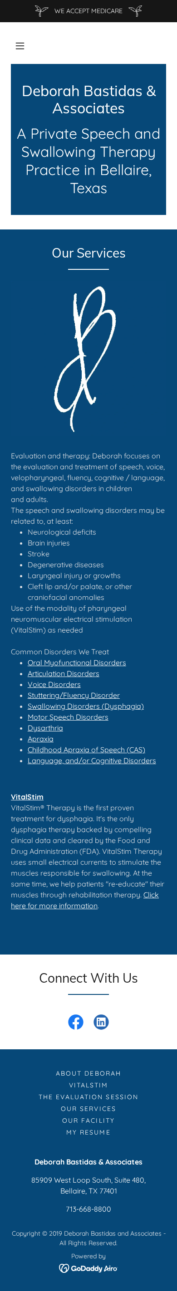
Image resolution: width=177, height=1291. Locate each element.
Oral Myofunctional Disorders (77, 662)
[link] (88, 99)
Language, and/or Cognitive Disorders (92, 760)
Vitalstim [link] (88, 1085)
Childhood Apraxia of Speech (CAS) (86, 749)
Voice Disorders (54, 684)
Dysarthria (45, 727)
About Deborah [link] (88, 1073)
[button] (20, 46)
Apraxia (41, 738)
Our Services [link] (88, 1109)
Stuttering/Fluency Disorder (74, 695)
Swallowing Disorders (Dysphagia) (86, 706)
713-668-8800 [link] (88, 1208)
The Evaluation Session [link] (88, 1097)
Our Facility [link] (88, 1120)
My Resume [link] (88, 1132)
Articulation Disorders (63, 673)
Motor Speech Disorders (68, 716)
